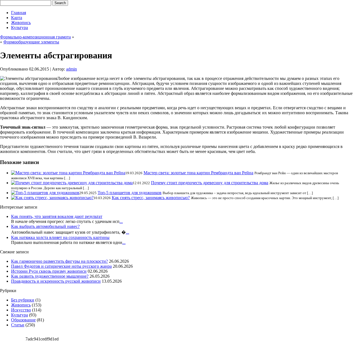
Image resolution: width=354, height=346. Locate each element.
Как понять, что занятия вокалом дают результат (56, 216)
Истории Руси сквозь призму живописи (49, 271)
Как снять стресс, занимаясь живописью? (151, 197)
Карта (16, 17)
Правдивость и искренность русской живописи (56, 281)
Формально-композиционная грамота (35, 37)
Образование (23, 320)
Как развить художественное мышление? (49, 276)
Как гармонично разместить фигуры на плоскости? (59, 261)
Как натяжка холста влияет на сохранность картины (60, 237)
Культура (19, 27)
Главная (18, 12)
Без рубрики (22, 300)
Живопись (21, 22)
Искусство (21, 310)
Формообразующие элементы (31, 42)
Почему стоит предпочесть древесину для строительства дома (209, 182)
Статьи (17, 324)
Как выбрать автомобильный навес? (45, 226)
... (121, 221)
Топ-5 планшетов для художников (130, 192)
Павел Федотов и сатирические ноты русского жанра (61, 266)
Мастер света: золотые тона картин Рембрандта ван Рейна (198, 172)
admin (71, 69)
